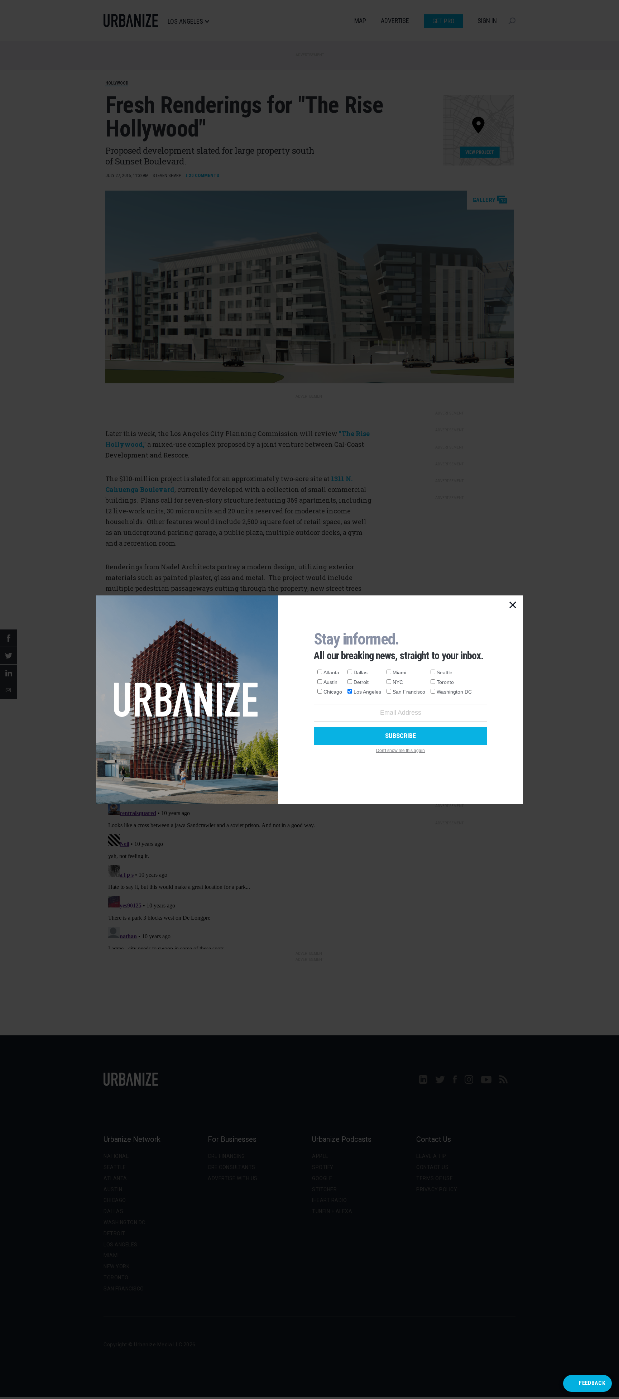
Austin (330, 682)
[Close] (513, 605)
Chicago (332, 692)
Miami (399, 672)
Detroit (361, 682)
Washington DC (454, 692)
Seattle (444, 672)
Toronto (445, 682)
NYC (398, 682)
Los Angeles (367, 692)
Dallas (361, 672)
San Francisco (409, 692)
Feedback (592, 1383)
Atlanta (331, 672)
